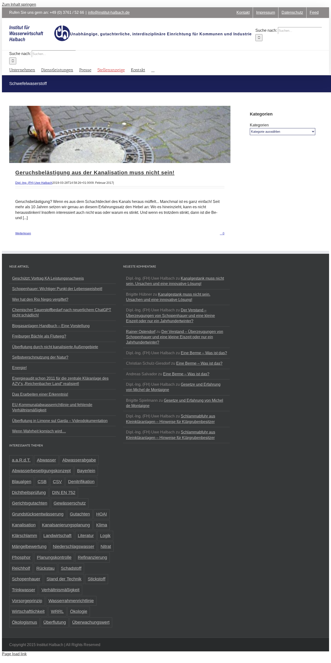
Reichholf (21, 568)
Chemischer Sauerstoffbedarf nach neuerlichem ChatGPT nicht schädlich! (61, 312)
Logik (105, 535)
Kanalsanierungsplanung (66, 525)
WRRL (57, 611)
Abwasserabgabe (79, 460)
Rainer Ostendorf (140, 332)
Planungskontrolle (54, 557)
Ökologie (78, 611)
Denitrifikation (81, 481)
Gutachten (80, 514)
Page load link (14, 654)
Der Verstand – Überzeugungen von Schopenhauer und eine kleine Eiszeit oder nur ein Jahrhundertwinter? (170, 315)
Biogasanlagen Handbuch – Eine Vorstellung (51, 326)
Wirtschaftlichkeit (28, 611)
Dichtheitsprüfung (29, 492)
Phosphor (21, 557)
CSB (42, 481)
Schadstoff (71, 568)
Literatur (86, 535)
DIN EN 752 (63, 492)
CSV (57, 481)
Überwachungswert (91, 622)
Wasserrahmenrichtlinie (71, 600)
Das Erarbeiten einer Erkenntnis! (40, 394)
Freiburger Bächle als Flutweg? (39, 336)
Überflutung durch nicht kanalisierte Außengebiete (55, 347)
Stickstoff (96, 579)
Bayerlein (86, 470)
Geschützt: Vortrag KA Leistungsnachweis (48, 278)
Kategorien (259, 125)
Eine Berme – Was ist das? (204, 353)
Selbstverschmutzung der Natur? (40, 357)
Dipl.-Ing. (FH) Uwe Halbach (33, 183)
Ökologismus (24, 622)
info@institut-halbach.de (109, 12)
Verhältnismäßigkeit (60, 589)
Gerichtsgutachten (29, 503)
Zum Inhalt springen (19, 4)
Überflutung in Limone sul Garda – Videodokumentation (60, 421)
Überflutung (54, 622)
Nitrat (106, 546)
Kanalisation (24, 525)
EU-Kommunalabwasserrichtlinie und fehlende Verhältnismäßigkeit (52, 407)
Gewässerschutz (70, 503)
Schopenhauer (26, 579)
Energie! (19, 368)
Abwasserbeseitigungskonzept (41, 470)
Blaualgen (21, 481)
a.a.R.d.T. (21, 460)
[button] (153, 69)
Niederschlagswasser (73, 546)
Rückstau (45, 568)
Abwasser (46, 460)
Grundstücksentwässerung (37, 514)
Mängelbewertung (29, 546)
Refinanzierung (92, 557)
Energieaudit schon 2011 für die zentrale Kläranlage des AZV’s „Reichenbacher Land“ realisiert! (60, 381)
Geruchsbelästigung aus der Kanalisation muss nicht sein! (94, 173)
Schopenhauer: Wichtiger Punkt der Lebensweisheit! (57, 289)
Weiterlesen (23, 233)
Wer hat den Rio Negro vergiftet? (40, 299)
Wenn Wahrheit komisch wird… (39, 431)
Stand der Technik (64, 579)
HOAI (101, 514)
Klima (101, 525)
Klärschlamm (24, 535)
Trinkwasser (23, 589)
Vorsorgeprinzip (27, 600)
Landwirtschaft (57, 535)
